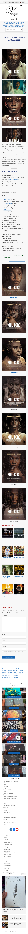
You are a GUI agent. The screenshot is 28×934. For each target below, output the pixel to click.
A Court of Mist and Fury (14, 696)
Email (4, 640)
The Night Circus (14, 764)
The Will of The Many (14, 753)
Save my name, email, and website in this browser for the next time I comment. (13, 652)
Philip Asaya (7, 199)
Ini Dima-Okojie (8, 203)
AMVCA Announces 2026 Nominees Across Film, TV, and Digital (16, 925)
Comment (4, 615)
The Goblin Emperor (14, 775)
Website (4, 646)
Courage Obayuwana (13, 179)
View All (24, 873)
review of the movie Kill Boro (17, 261)
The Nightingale (14, 708)
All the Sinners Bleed (14, 719)
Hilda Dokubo (7, 210)
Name (4, 634)
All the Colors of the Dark (14, 741)
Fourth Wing (14, 730)
